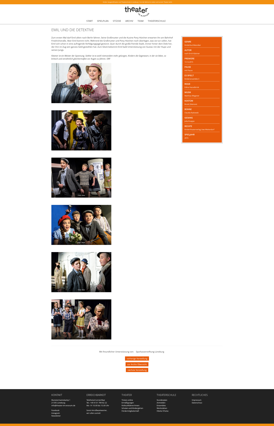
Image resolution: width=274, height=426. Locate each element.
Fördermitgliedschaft (130, 411)
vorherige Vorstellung (137, 358)
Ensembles (161, 405)
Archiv (129, 20)
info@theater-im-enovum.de (63, 405)
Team (141, 20)
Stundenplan (162, 400)
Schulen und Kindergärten (132, 408)
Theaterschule (157, 20)
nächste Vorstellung (137, 370)
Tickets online (127, 400)
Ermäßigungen (128, 402)
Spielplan (103, 20)
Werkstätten (162, 408)
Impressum (196, 400)
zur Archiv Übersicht (137, 364)
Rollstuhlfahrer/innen (130, 405)
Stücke (117, 20)
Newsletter (56, 416)
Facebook (55, 410)
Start (89, 20)
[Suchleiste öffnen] (186, 21)
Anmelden (161, 402)
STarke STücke (162, 411)
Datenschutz (197, 402)
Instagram (55, 413)
